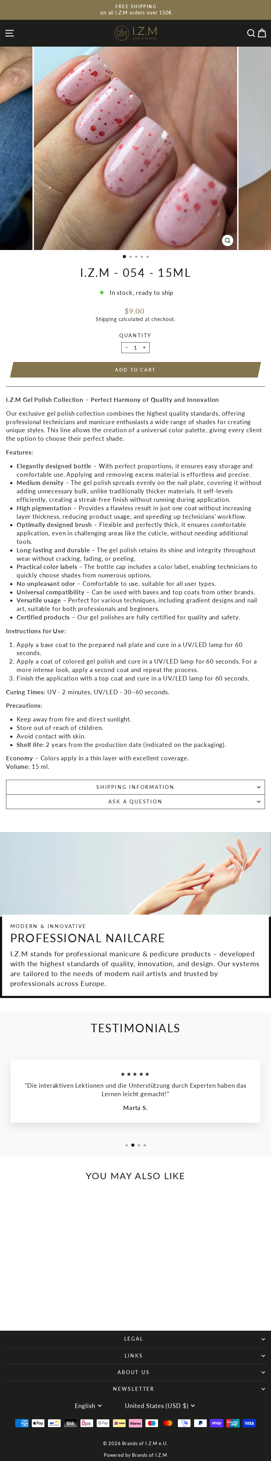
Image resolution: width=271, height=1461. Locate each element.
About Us (134, 1372)
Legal (134, 1339)
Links (134, 1356)
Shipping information (135, 787)
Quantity (135, 335)
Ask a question (135, 801)
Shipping (106, 319)
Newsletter (134, 1389)
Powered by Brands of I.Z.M (135, 1455)
